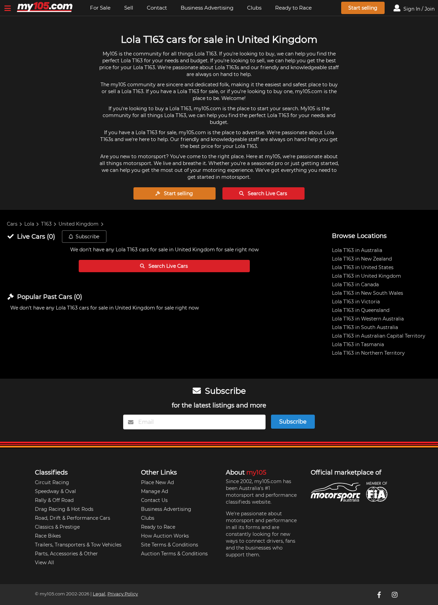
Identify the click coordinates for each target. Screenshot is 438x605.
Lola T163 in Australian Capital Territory (378, 336)
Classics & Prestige (57, 527)
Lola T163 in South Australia (365, 327)
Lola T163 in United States (363, 267)
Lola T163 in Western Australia (368, 319)
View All (44, 562)
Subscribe (87, 237)
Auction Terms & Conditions (174, 554)
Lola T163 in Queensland (360, 310)
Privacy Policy (122, 593)
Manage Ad (154, 491)
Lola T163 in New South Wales (367, 293)
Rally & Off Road (54, 500)
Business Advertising (207, 7)
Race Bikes (48, 536)
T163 (46, 224)
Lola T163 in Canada (355, 284)
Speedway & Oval (55, 491)
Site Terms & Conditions (169, 545)
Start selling (362, 8)
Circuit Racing (52, 482)
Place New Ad (157, 482)
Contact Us (154, 500)
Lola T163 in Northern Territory (368, 353)
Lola (29, 224)
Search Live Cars (266, 193)
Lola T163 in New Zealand (362, 259)
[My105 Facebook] (379, 594)
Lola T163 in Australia (357, 250)
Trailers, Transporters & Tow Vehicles (78, 545)
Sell (128, 7)
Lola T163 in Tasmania (358, 344)
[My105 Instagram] (395, 594)
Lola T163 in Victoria (356, 302)
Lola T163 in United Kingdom (366, 276)
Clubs (254, 7)
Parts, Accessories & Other (66, 554)
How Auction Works (165, 536)
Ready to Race (293, 7)
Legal (99, 593)
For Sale (100, 7)
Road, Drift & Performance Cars (72, 518)
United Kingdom (79, 224)
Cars (12, 224)
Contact (157, 7)
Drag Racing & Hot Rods (64, 509)
